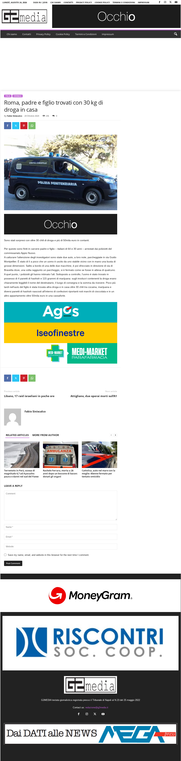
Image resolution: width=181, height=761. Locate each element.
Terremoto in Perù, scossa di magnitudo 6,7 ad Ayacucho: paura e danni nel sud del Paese (21, 473)
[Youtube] (176, 2)
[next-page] (115, 435)
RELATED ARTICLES (17, 435)
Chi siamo (55, 2)
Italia (7, 96)
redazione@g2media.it (96, 707)
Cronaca (17, 96)
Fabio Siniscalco (14, 115)
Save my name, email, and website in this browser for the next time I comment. (48, 555)
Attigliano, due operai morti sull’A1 (94, 396)
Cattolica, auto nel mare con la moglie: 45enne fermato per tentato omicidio (98, 473)
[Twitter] (170, 2)
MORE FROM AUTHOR (45, 435)
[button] (175, 34)
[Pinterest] (23, 125)
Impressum (143, 2)
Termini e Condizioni (124, 2)
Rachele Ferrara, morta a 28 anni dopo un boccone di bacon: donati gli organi (60, 473)
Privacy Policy (84, 2)
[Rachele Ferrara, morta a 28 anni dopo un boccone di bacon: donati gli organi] (60, 454)
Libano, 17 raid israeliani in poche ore (29, 396)
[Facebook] (159, 2)
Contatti (68, 2)
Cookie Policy (102, 2)
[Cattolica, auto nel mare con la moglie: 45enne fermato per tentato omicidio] (99, 454)
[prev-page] (111, 435)
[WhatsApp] (32, 125)
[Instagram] (165, 2)
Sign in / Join (40, 2)
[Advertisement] (90, 64)
